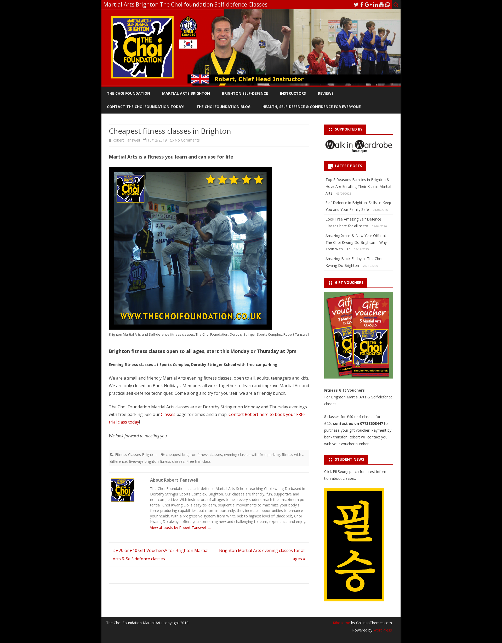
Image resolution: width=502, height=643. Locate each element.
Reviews (326, 93)
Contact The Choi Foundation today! (145, 106)
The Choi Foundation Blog (223, 106)
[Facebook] (361, 4)
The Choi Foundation (128, 93)
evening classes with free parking (252, 454)
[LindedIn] (375, 4)
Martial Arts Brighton (186, 93)
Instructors (293, 93)
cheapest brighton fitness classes (194, 454)
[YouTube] (381, 4)
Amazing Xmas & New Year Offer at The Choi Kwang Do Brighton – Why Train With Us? (356, 242)
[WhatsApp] (387, 4)
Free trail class (198, 461)
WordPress (382, 630)
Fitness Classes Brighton (136, 454)
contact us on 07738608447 (358, 423)
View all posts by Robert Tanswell (180, 527)
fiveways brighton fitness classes (156, 461)
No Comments (187, 140)
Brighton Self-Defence (245, 93)
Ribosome (341, 622)
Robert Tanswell (126, 140)
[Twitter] (356, 4)
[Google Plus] (368, 4)
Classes (168, 414)
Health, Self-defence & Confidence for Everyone (312, 106)
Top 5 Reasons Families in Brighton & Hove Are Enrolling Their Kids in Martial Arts (358, 186)
